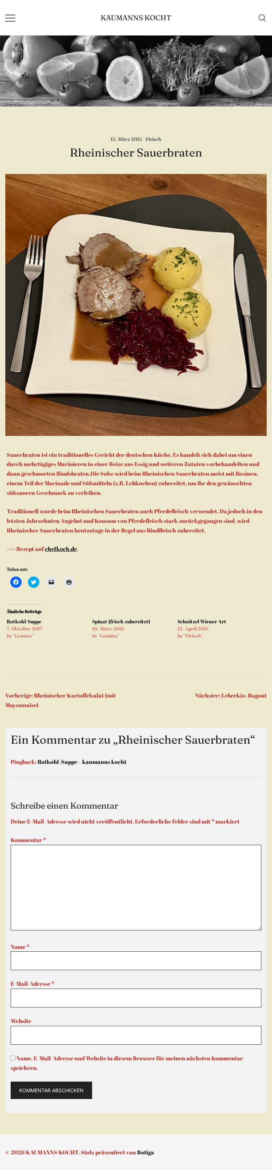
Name (20, 947)
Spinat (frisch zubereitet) (121, 621)
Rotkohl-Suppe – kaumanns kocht (82, 762)
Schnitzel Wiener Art (201, 621)
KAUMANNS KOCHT (136, 17)
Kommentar (28, 840)
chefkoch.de (61, 549)
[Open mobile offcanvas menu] (10, 17)
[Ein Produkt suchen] (262, 18)
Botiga (145, 1152)
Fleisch (154, 139)
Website (21, 1021)
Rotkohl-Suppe (24, 621)
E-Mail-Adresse (32, 984)
